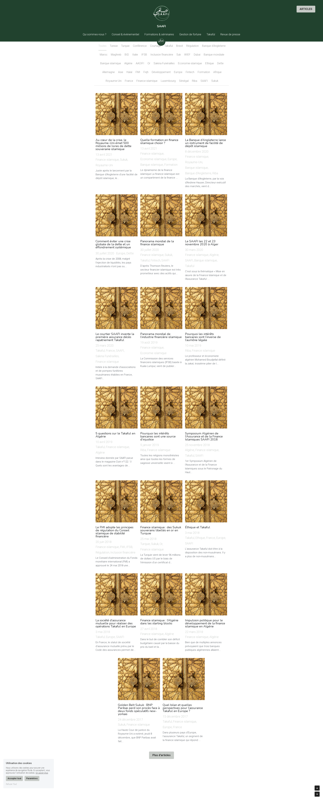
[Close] (202, 353)
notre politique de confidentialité (173, 440)
